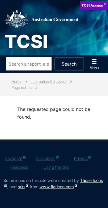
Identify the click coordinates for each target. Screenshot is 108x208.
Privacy (81, 158)
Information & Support (48, 81)
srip (21, 186)
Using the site (56, 167)
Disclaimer (45, 158)
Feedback (19, 167)
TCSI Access (92, 5)
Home (16, 81)
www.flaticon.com (56, 186)
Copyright (13, 158)
